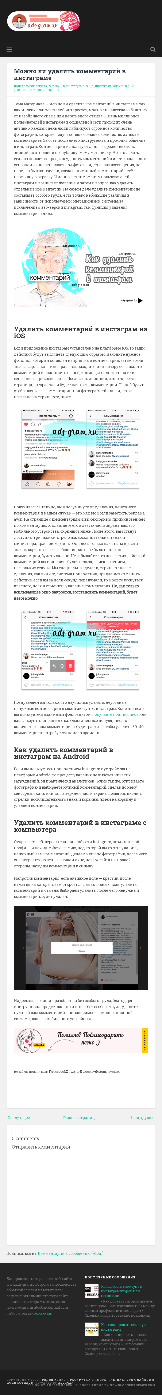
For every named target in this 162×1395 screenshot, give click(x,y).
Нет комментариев (44, 90)
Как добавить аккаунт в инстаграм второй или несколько (121, 1291)
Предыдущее (142, 1117)
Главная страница (80, 1117)
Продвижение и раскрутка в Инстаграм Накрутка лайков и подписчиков (80, 1381)
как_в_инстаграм (98, 86)
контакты (42, 1313)
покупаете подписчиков (115, 714)
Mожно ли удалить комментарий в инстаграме (70, 74)
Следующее (19, 1117)
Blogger (66, 1382)
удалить (20, 90)
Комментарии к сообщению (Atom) (70, 1253)
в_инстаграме (73, 86)
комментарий (123, 86)
